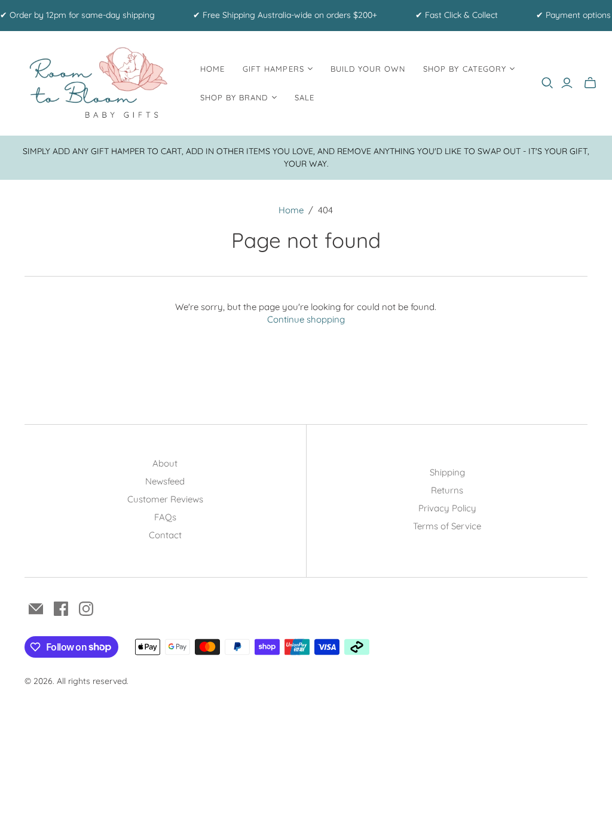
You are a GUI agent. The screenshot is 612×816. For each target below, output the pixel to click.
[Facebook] (61, 609)
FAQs (165, 517)
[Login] (567, 83)
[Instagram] (86, 609)
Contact (165, 535)
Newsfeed (165, 481)
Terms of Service (447, 526)
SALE (304, 97)
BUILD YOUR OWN (368, 68)
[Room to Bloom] (98, 83)
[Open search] (547, 83)
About (165, 463)
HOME (212, 68)
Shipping (447, 472)
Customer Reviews (165, 499)
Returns (447, 490)
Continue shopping (306, 319)
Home (291, 210)
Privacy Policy (447, 508)
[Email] (36, 609)
